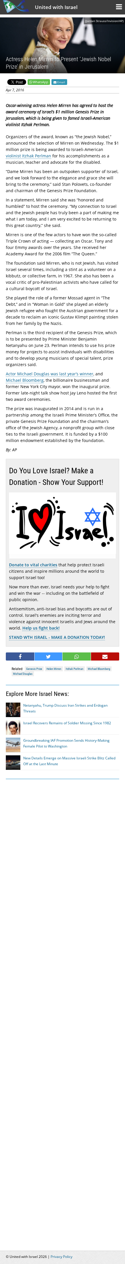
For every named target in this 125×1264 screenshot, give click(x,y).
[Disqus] (62, 1008)
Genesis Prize (34, 668)
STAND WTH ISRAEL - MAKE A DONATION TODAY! (57, 637)
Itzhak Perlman (74, 668)
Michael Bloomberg (25, 380)
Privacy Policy (61, 1256)
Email (60, 82)
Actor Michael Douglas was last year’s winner (49, 374)
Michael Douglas (23, 673)
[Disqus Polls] (62, 857)
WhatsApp (40, 82)
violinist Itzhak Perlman (28, 156)
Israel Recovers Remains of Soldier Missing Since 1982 (67, 723)
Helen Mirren (54, 668)
